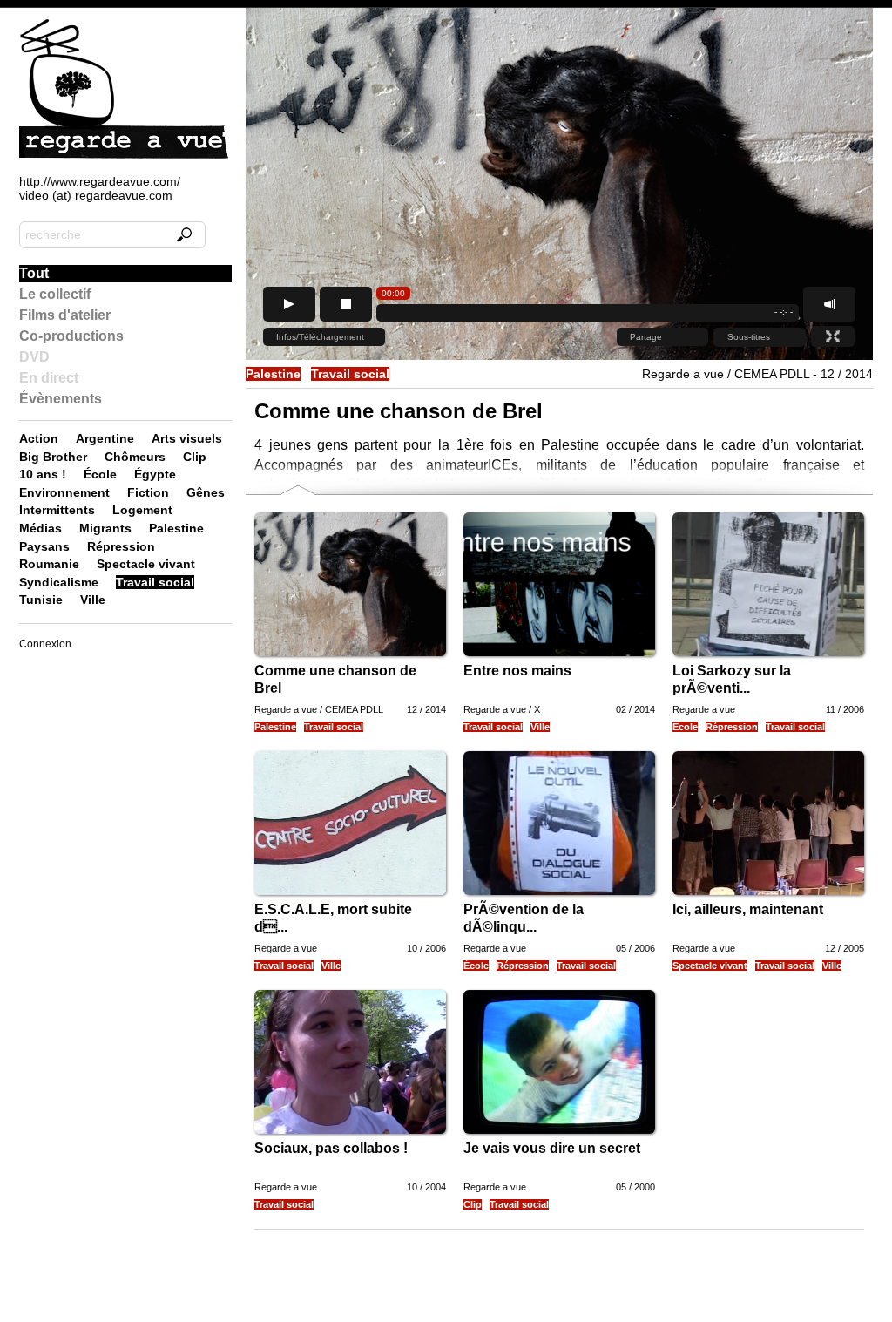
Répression (732, 727)
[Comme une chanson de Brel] (382, 652)
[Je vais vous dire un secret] (591, 1129)
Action (38, 438)
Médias (40, 528)
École (685, 727)
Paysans (44, 546)
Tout (34, 273)
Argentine (105, 438)
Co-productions (71, 336)
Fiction (148, 492)
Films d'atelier (65, 315)
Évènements (60, 398)
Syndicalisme (58, 582)
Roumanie (49, 564)
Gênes (205, 492)
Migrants (105, 528)
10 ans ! (42, 474)
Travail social (350, 374)
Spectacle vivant (709, 965)
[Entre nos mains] (591, 652)
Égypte (155, 474)
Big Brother (53, 457)
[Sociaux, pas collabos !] (382, 1129)
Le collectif (55, 294)
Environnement (64, 492)
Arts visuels (187, 438)
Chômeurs (135, 457)
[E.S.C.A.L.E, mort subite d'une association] (382, 891)
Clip (472, 1204)
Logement (142, 510)
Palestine (273, 374)
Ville (540, 727)
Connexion (45, 644)
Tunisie (41, 600)
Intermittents (57, 510)
